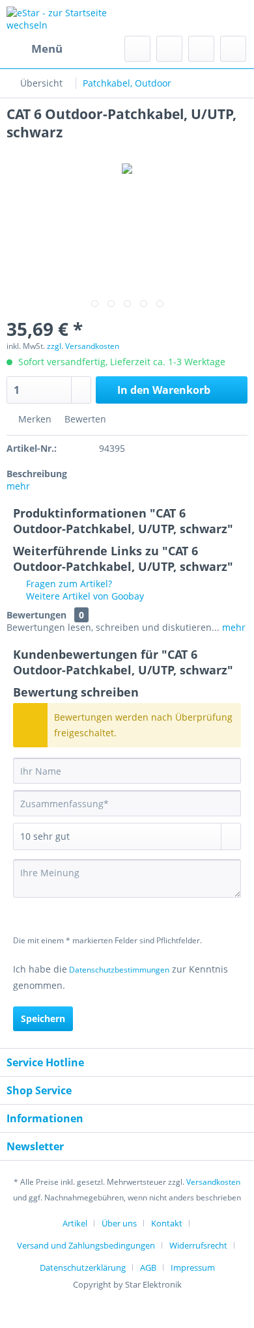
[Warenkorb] (233, 49)
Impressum (193, 1267)
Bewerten (84, 419)
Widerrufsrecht (198, 1245)
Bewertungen (36, 615)
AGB (148, 1267)
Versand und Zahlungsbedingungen (86, 1245)
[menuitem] (34, 49)
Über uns (119, 1223)
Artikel (75, 1223)
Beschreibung (37, 473)
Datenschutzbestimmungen (119, 969)
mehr (18, 486)
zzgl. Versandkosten (83, 346)
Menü (47, 48)
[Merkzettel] (169, 49)
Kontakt (166, 1223)
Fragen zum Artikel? (67, 583)
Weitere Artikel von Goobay (83, 596)
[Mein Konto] (201, 49)
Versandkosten (213, 1181)
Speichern (43, 1018)
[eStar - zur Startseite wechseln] (67, 18)
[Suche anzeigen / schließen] (137, 49)
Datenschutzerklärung (83, 1267)
